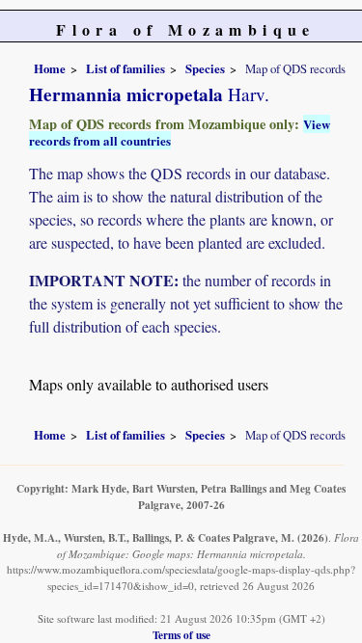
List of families (125, 68)
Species (205, 68)
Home (50, 68)
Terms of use (181, 635)
